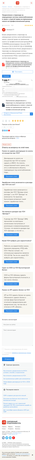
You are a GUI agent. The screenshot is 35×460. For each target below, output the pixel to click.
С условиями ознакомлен (16, 353)
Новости (4, 426)
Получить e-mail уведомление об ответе (16, 349)
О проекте (10, 428)
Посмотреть (18, 72)
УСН (17, 138)
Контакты (17, 428)
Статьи (4, 428)
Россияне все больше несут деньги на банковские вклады (15, 399)
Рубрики (10, 426)
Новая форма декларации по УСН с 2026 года (16, 382)
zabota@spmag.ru (17, 433)
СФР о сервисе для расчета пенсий (14, 395)
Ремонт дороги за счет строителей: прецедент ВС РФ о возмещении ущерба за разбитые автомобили (17, 405)
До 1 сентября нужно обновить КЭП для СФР (16, 411)
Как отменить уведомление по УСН (14, 376)
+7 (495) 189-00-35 (12, 434)
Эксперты (17, 426)
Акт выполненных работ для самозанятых (16, 379)
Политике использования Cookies (16, 454)
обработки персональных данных (21, 353)
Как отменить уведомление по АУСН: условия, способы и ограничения (15, 371)
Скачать (6, 76)
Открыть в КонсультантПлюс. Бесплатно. (13, 113)
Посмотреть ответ (11, 176)
